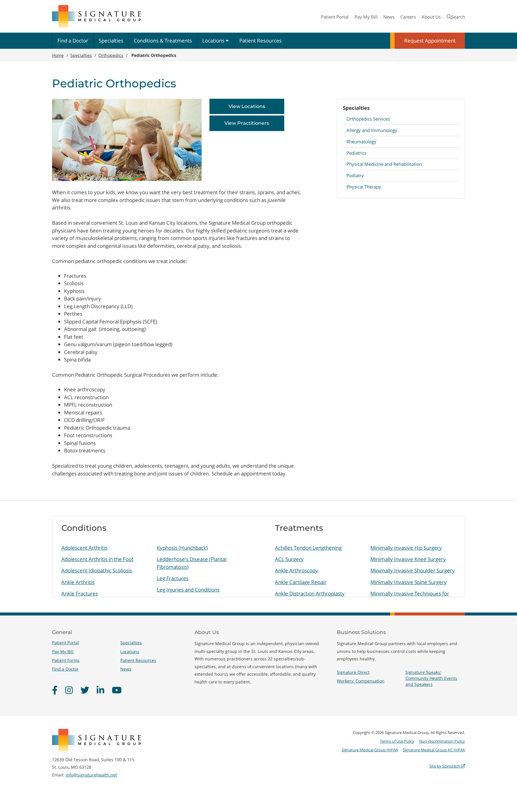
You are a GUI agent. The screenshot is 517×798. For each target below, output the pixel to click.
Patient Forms (66, 660)
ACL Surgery (289, 559)
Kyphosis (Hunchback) (182, 547)
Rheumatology (361, 142)
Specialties (111, 40)
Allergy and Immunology (371, 130)
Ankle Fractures (79, 593)
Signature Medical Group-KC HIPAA (434, 750)
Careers (408, 17)
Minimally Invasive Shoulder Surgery (412, 570)
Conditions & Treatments (163, 40)
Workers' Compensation (360, 681)
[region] (258, 556)
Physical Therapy (363, 187)
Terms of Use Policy (397, 741)
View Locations (247, 106)
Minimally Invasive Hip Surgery (406, 547)
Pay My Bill (366, 17)
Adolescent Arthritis (84, 547)
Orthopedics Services (368, 119)
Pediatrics (356, 153)
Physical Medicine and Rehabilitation (384, 164)
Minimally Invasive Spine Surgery (408, 582)
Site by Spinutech (445, 766)
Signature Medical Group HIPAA (370, 750)
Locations (214, 40)
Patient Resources (260, 40)
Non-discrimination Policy (442, 741)
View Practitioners (246, 123)
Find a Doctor (72, 40)
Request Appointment (430, 40)
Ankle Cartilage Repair (300, 582)
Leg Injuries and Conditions (188, 589)
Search (458, 17)
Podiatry (355, 175)
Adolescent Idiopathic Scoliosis (96, 570)
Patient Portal (335, 17)
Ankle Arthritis (78, 582)
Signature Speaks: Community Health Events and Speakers (431, 678)
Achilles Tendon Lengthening (308, 547)
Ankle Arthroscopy (296, 570)
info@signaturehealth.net (91, 775)
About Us (431, 17)
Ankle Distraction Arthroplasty (310, 593)
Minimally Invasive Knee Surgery (408, 559)
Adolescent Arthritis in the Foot (97, 559)
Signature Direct (353, 672)
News (389, 17)
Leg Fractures (172, 578)
